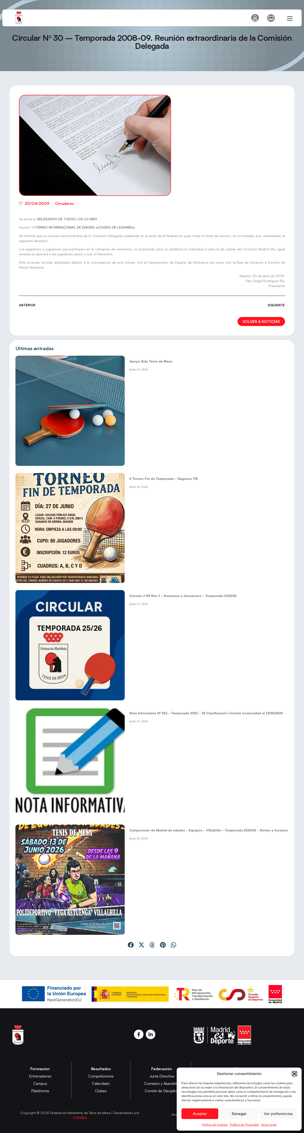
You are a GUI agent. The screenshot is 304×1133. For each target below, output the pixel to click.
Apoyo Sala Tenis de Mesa (150, 361)
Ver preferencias (278, 1113)
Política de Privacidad (244, 1124)
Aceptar (200, 1113)
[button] (294, 1073)
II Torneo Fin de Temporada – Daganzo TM (163, 479)
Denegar (239, 1113)
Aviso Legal (268, 1124)
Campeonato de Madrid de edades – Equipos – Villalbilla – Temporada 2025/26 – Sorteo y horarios (208, 830)
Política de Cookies (215, 1124)
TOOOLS (80, 1118)
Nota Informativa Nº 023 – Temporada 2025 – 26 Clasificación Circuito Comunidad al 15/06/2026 (206, 713)
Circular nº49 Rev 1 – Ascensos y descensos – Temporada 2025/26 (183, 596)
